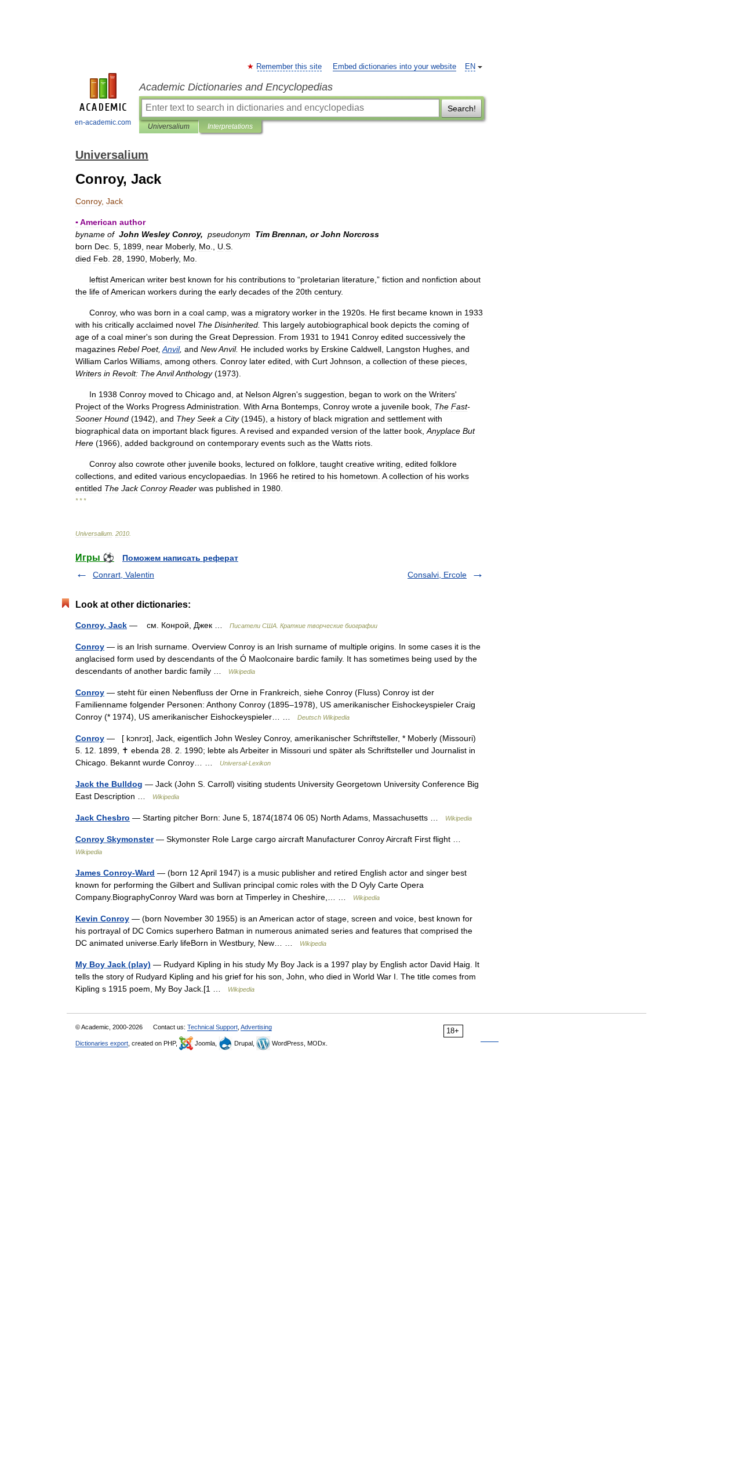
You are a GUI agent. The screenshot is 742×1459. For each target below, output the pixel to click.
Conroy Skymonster (114, 839)
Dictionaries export (101, 1043)
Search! (462, 108)
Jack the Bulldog (109, 784)
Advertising (256, 1027)
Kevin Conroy (102, 918)
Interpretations (230, 126)
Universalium (169, 126)
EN (470, 67)
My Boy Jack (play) (113, 964)
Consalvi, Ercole (437, 574)
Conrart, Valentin (123, 574)
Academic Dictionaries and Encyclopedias (236, 87)
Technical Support (212, 1027)
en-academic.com (103, 122)
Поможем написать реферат (180, 557)
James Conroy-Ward (115, 872)
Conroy (89, 646)
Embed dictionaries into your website (394, 67)
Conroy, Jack (101, 625)
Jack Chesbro (102, 817)
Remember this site (289, 67)
